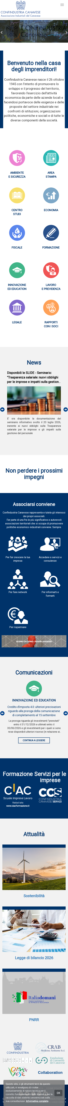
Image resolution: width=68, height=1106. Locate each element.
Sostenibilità (34, 896)
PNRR (34, 1020)
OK (58, 1092)
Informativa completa (37, 1101)
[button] (1, 32)
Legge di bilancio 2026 (34, 958)
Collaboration (50, 1072)
